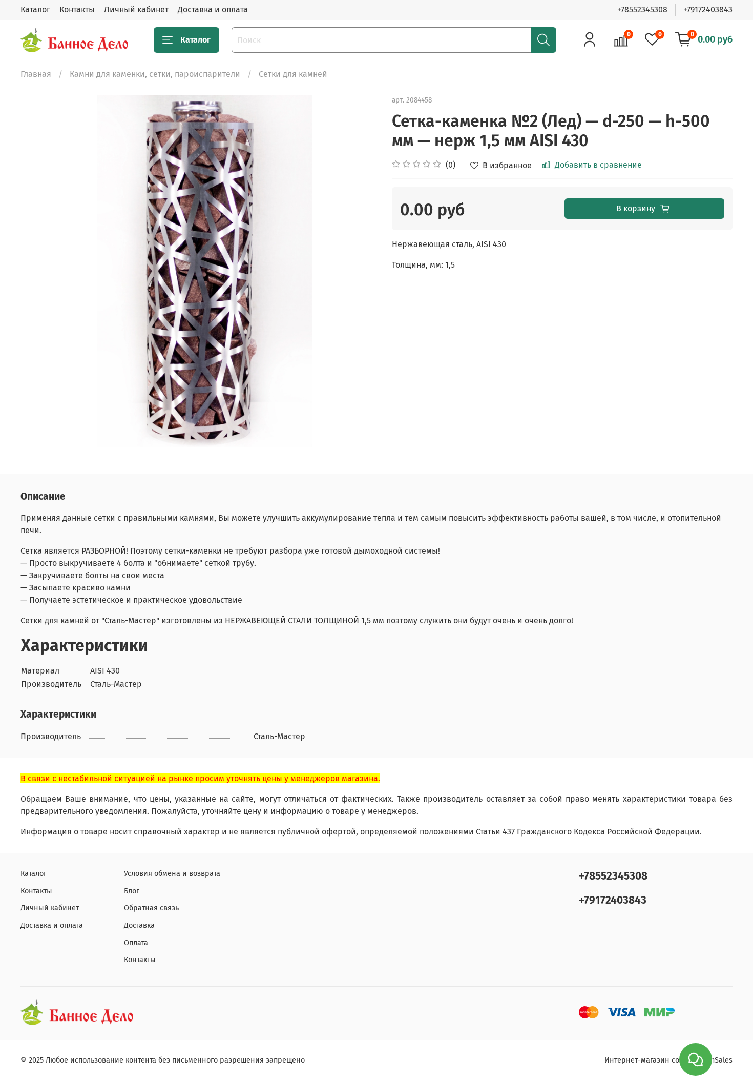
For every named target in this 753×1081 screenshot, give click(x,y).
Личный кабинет (136, 9)
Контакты (77, 9)
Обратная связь (151, 908)
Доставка (139, 925)
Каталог (35, 9)
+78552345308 (642, 9)
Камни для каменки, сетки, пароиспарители (155, 74)
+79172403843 (708, 9)
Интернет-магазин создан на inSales (668, 1060)
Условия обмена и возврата (172, 873)
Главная (35, 74)
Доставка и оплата (213, 9)
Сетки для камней (293, 74)
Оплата (136, 943)
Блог (131, 891)
